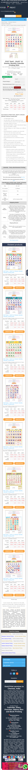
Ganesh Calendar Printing (7, 640)
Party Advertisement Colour (9, 84)
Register (8, 3)
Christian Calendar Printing (19, 645)
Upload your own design (8, 87)
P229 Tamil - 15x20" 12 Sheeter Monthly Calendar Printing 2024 (13, 403)
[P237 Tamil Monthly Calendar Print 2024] (11, 56)
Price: (17, 94)
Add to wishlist (8, 74)
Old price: (19, 92)
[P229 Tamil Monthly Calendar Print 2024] (14, 390)
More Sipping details (14, 240)
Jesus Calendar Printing (6, 648)
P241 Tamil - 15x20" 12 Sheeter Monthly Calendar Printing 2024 (13, 491)
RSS (17, 673)
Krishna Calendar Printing (18, 638)
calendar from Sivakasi (7, 604)
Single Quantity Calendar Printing (8, 652)
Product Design (6, 81)
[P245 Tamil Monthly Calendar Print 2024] (14, 566)
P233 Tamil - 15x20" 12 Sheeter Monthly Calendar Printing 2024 (13, 316)
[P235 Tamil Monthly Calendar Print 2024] (14, 258)
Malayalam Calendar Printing (8, 636)
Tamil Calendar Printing (6, 633)
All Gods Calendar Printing (20, 636)
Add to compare (15, 73)
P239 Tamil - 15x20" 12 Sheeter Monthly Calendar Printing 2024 (13, 447)
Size (4, 78)
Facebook (11, 673)
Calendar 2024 (20, 606)
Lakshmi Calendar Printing (7, 643)
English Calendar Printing (18, 633)
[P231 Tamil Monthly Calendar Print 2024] (14, 346)
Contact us (27, 119)
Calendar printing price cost (8, 606)
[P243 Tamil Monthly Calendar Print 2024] (14, 522)
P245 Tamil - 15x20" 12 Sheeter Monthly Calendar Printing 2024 (13, 579)
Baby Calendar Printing (17, 648)
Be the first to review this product (14, 71)
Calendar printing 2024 (19, 604)
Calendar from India (17, 602)
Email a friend (21, 73)
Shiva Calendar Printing (6, 638)
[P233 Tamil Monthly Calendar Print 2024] (14, 302)
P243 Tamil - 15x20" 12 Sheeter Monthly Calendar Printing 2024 (13, 535)
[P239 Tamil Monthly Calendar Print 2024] (14, 434)
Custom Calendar (7, 602)
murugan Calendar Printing (19, 643)
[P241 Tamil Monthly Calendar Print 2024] (14, 478)
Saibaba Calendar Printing (7, 645)
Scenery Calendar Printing (7, 650)
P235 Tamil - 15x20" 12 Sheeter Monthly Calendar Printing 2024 (13, 272)
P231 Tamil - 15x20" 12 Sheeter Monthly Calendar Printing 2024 (13, 359)
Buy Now (23, 177)
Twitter (14, 673)
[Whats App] (25, 766)
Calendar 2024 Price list (13, 607)
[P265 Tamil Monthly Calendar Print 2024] (16, 56)
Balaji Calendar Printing (18, 640)
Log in (13, 3)
